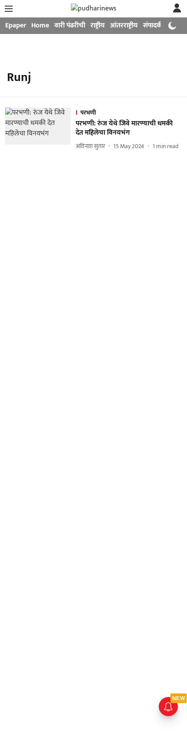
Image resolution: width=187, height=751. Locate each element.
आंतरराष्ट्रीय (124, 25)
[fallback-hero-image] (40, 130)
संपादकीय (155, 25)
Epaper (15, 25)
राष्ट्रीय (97, 25)
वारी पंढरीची (69, 25)
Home (40, 25)
